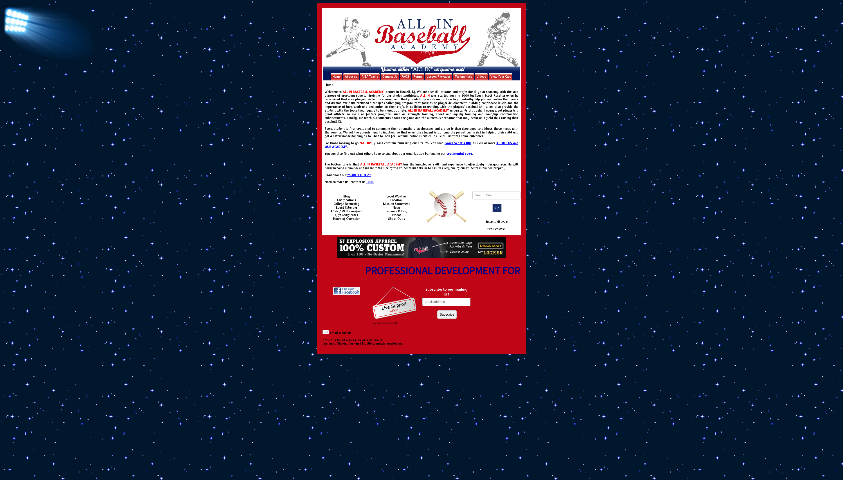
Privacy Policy (397, 211)
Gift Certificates (346, 215)
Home (336, 76)
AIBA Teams (370, 76)
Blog (346, 196)
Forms (418, 76)
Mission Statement (396, 204)
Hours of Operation (346, 218)
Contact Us (389, 76)
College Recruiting (346, 204)
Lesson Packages (438, 76)
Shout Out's (396, 218)
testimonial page (459, 153)
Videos (481, 76)
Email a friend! (340, 333)
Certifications (346, 200)
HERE (370, 182)
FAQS (405, 76)
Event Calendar (346, 207)
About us (351, 76)
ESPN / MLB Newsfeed (346, 211)
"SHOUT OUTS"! (359, 175)
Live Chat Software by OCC (385, 323)
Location (396, 200)
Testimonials (463, 76)
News (396, 207)
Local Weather (396, 196)
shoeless (397, 343)
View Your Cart (500, 76)
